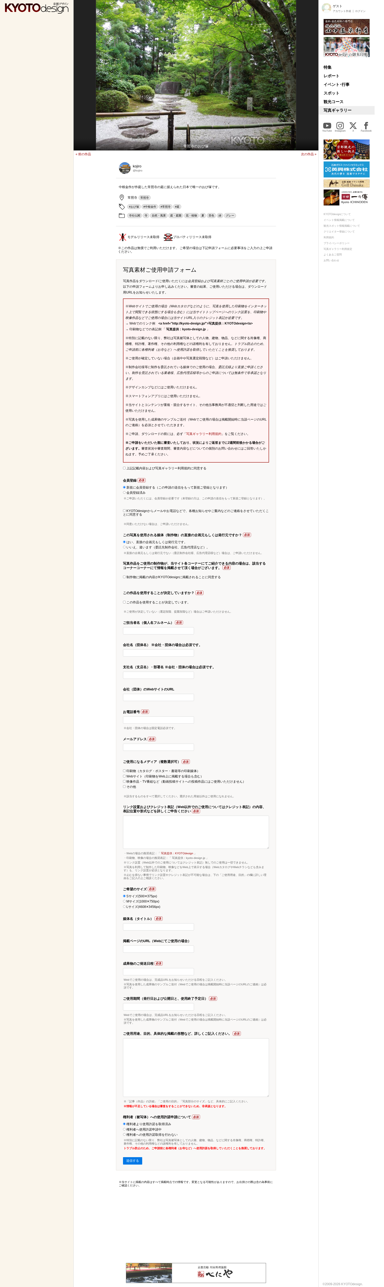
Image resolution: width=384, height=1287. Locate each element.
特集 (328, 67)
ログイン (360, 11)
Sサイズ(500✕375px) (141, 896)
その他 (131, 786)
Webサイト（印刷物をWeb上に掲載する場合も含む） (165, 776)
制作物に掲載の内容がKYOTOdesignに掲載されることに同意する (173, 577)
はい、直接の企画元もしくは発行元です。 (156, 542)
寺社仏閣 (134, 215)
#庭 (177, 206)
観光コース (334, 101)
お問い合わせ (331, 260)
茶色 (211, 215)
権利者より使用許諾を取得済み (148, 1124)
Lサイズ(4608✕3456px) (143, 906)
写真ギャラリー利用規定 (338, 248)
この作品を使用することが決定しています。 (158, 602)
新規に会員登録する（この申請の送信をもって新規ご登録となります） (177, 487)
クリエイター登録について (339, 231)
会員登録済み (136, 492)
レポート (332, 76)
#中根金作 (149, 206)
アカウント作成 (342, 11)
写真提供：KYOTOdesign (177, 853)
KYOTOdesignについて (337, 214)
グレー (230, 215)
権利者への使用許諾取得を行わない (152, 1134)
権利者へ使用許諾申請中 (144, 1129)
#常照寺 (166, 206)
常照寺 (144, 197)
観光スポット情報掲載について (342, 225)
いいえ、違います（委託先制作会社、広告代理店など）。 (168, 547)
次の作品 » (308, 154)
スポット (332, 93)
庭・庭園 (175, 215)
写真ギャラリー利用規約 (203, 434)
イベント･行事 (337, 84)
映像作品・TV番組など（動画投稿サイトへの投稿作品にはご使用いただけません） (186, 781)
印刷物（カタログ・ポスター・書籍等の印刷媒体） (163, 771)
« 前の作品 (83, 154)
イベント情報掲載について (339, 219)
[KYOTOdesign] (36, 11)
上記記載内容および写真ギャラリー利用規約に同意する (166, 468)
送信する (132, 1160)
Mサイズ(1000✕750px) (142, 901)
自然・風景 (159, 215)
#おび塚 (134, 206)
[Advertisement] (196, 1225)
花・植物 (191, 215)
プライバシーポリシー (337, 242)
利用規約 (329, 237)
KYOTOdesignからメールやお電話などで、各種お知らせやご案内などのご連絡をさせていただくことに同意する (196, 512)
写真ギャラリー (338, 110)
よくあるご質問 (333, 254)
